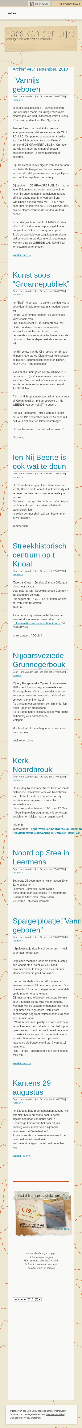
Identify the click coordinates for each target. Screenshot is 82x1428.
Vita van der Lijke (55, 1414)
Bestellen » (62, 1228)
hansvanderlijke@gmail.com (52, 1411)
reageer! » (18, 100)
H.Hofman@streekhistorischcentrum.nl (37, 623)
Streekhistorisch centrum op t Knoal (39, 555)
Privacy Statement (31, 1417)
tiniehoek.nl (41, 3)
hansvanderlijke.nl (69, 3)
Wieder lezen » (22, 255)
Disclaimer (15, 1417)
